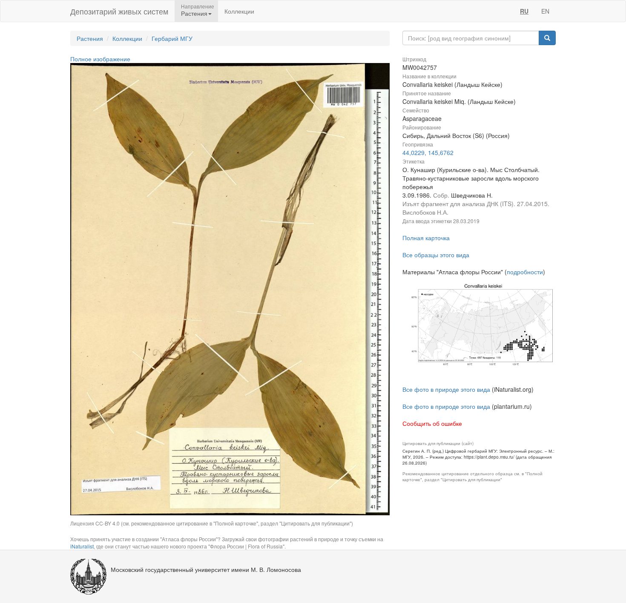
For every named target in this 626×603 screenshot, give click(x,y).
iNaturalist (82, 546)
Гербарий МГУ (172, 38)
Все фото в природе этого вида (446, 389)
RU (524, 11)
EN (545, 11)
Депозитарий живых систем (119, 11)
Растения (90, 38)
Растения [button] (194, 13)
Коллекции (239, 11)
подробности (525, 271)
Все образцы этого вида (435, 254)
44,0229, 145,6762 (428, 152)
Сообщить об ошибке (432, 423)
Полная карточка (426, 237)
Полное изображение (100, 59)
